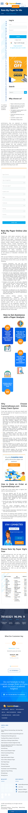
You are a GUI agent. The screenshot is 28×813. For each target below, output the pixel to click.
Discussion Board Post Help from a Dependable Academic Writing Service (11, 745)
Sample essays (16, 715)
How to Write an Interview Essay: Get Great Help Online (11, 731)
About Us (12, 709)
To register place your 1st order (18, 48)
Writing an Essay (4, 764)
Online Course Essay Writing (7, 753)
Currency (4, 214)
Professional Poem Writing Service (8, 736)
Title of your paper (6, 185)
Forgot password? (18, 46)
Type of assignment (6, 180)
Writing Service (4, 775)
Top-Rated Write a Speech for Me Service (10, 738)
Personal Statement (5, 766)
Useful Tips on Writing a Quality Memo (9, 740)
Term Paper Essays (5, 762)
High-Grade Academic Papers (7, 757)
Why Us (3, 712)
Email (10, 24)
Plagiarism (4, 718)
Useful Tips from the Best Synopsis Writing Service (12, 733)
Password (11, 30)
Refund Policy (22, 807)
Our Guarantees (20, 709)
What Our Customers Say (14, 636)
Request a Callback (22, 789)
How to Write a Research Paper (8, 759)
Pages (3, 197)
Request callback (14, 528)
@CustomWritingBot (23, 791)
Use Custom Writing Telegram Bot (15, 694)
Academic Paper (4, 755)
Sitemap (10, 808)
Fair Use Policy (4, 808)
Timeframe (4, 203)
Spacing (4, 208)
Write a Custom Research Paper (8, 750)
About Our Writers (11, 712)
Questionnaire (12, 648)
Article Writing (4, 748)
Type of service (5, 174)
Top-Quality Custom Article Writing (8, 768)
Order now (15, 6)
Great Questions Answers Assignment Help (10, 742)
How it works (5, 709)
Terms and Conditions (6, 807)
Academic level (5, 191)
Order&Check (14, 465)
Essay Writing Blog (6, 715)
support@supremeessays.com (14, 532)
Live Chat (19, 538)
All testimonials (14, 670)
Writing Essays (4, 773)
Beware (19, 712)
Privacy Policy (15, 807)
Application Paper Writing (6, 771)
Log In (18, 36)
